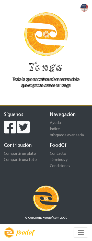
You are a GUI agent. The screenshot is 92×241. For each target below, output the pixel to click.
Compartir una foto (20, 160)
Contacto (58, 154)
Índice (55, 129)
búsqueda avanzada (67, 135)
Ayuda (55, 123)
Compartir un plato (20, 154)
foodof (25, 232)
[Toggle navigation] (81, 232)
